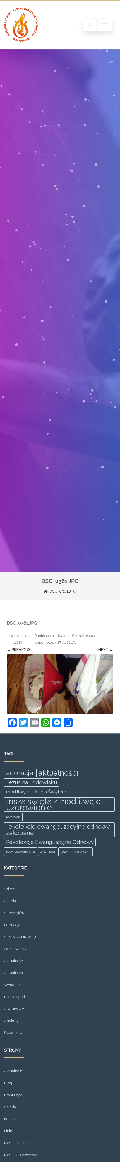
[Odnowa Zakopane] (21, 47)
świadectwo (75, 851)
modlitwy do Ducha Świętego (37, 791)
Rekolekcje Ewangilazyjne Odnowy (50, 842)
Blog (8, 1083)
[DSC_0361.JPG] (60, 684)
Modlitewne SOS (18, 1143)
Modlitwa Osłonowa (20, 1155)
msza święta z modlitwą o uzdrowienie (53, 804)
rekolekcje (13, 817)
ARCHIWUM (14, 1009)
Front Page (13, 1095)
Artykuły (11, 1021)
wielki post (47, 851)
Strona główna (16, 913)
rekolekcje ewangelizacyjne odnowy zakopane (58, 829)
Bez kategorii (15, 997)
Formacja (12, 925)
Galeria (10, 901)
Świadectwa (14, 1033)
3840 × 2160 (66, 636)
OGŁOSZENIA (16, 949)
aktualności (58, 773)
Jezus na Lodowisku (31, 782)
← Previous (18, 650)
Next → (105, 650)
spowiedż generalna (20, 851)
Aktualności (14, 961)
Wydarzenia (14, 985)
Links (8, 1131)
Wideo (9, 889)
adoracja (19, 773)
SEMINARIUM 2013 (20, 937)
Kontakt (10, 1119)
